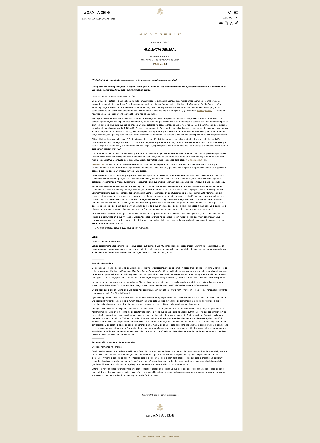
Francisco (88, 18)
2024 (113, 18)
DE (145, 34)
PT (179, 34)
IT (170, 34)
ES (156, 34)
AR (140, 34)
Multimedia (160, 64)
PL (175, 34)
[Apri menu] (235, 12)
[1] (212, 209)
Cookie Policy (161, 436)
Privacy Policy (174, 436)
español (228, 18)
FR (161, 34)
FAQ (138, 436)
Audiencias (103, 18)
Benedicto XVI (98, 164)
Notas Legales (148, 436)
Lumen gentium (204, 110)
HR (165, 34)
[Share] (237, 23)
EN (151, 34)
